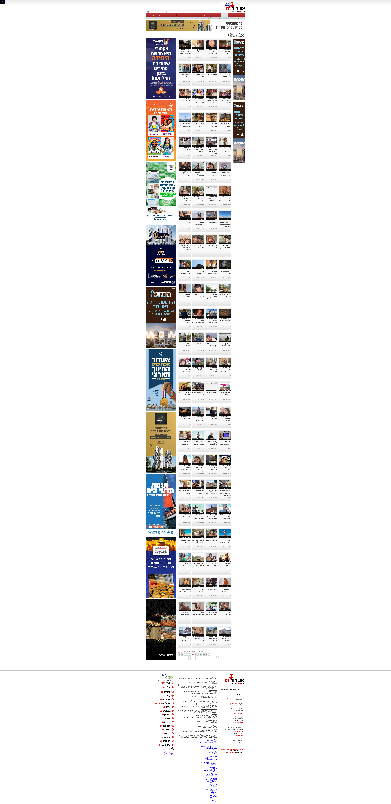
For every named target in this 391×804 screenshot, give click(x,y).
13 (210, 657)
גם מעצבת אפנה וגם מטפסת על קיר (225, 271)
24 (187, 659)
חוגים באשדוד (195, 691)
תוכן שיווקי (214, 721)
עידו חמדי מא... (187, 322)
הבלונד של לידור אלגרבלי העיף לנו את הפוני (198, 638)
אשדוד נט (242, 37)
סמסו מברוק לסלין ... (212, 616)
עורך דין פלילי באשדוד (211, 783)
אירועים (215, 704)
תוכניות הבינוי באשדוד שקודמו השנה (188, 710)
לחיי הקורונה (227, 565)
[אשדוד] (232, 13)
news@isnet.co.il (238, 722)
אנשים (235, 18)
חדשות (237, 15)
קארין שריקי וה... (200, 396)
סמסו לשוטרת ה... (212, 53)
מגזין (215, 695)
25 (189, 659)
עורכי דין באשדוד (202, 726)
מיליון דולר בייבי (225, 123)
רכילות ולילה (233, 37)
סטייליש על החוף (211, 123)
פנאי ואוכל (196, 734)
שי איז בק (201, 126)
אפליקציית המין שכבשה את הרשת (186, 247)
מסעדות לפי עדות (201, 687)
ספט (201, 654)
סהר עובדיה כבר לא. (185, 149)
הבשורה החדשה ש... (198, 444)
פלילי (193, 682)
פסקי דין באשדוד (212, 726)
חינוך (161, 15)
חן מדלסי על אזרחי (212, 394)
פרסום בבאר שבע (212, 761)
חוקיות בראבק (212, 588)
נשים (215, 734)
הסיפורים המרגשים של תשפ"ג (197, 699)
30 (202, 659)
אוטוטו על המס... (199, 249)
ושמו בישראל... (212, 74)
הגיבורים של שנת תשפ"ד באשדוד (208, 710)
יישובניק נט (214, 751)
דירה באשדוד (213, 780)
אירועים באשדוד (213, 764)
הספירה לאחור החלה (225, 249)
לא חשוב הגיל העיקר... (185, 53)
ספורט (231, 15)
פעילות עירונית (205, 706)
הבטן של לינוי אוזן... (226, 151)
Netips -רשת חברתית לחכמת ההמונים (207, 772)
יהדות (202, 734)
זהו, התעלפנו (213, 98)
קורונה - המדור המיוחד (210, 728)
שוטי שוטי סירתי (185, 123)
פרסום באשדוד (213, 773)
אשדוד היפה (213, 706)
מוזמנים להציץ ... (213, 371)
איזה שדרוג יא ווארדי (225, 371)
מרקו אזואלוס (213, 791)
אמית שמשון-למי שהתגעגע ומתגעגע (198, 491)
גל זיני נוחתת (214, 418)
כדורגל (193, 693)
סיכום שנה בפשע (196, 700)
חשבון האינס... (200, 591)
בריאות (197, 706)
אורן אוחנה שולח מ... (185, 273)
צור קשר (154, 15)
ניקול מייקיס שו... (199, 420)
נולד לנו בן (200, 50)
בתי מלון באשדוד (212, 750)
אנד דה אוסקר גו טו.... (225, 200)
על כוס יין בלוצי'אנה (212, 589)
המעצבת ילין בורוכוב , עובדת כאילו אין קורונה (212, 516)
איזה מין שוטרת (212, 392)
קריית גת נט (214, 785)
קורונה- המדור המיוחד (211, 729)
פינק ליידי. (187, 514)
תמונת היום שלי (212, 221)
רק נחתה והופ (227, 347)
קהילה (211, 15)
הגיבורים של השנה (212, 699)
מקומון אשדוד (213, 753)
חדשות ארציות (213, 682)
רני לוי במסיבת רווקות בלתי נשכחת (199, 149)
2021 (184, 652)
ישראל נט (214, 741)
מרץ (185, 654)
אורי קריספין (229, 717)
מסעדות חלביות (203, 685)
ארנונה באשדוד (213, 768)
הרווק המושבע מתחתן (211, 540)
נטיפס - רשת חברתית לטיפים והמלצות (207, 742)
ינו (179, 654)
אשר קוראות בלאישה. (198, 102)
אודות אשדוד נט (170, 15)
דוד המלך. (214, 76)
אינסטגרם (192, 704)
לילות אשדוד (208, 704)
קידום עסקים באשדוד (211, 748)
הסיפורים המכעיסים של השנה (207, 701)
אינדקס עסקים (188, 734)
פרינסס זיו (188, 347)
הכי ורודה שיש (187, 516)
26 (192, 659)
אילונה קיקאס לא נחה (211, 493)
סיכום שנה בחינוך (207, 700)
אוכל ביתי (214, 686)
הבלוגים (214, 714)
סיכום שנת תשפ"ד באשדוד (209, 709)
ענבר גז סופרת (227, 518)
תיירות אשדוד (213, 790)
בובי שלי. (188, 98)
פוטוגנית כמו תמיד (199, 369)
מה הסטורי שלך (214, 18)
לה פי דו (202, 616)
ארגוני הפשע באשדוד (202, 682)
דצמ (209, 654)
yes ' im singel (187, 371)
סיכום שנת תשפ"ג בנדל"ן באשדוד (189, 701)
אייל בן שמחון (213, 744)
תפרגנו (202, 298)
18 (222, 657)
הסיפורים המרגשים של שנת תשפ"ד (208, 711)
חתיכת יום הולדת (198, 196)
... (230, 55)
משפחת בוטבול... (199, 542)
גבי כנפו (215, 796)
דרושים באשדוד (213, 766)
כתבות (215, 696)
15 (215, 657)
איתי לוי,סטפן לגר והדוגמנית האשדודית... (185, 198)
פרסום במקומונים (212, 752)
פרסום (215, 788)
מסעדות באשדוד (212, 756)
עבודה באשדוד (213, 777)
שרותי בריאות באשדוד (211, 763)
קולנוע (186, 15)
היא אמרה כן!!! (212, 539)
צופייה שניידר (213, 797)
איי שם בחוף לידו (186, 418)
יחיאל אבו (214, 800)
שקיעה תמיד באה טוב (225, 320)
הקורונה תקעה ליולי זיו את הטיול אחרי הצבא (211, 198)
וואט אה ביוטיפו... (212, 567)
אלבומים (214, 702)
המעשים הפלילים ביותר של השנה (198, 736)
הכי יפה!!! (187, 147)
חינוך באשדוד (203, 737)
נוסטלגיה (194, 696)
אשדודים (223, 18)
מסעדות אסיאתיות (205, 686)
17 (220, 657)
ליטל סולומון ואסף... (226, 420)
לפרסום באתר (192, 12)
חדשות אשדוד (212, 681)
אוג (198, 654)
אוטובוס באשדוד (184, 736)
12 (207, 657)
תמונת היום (200, 704)
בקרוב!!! (188, 221)
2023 (192, 652)
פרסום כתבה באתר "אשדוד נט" (209, 746)
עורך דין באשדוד (213, 784)
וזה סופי (189, 222)
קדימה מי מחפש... (186, 567)
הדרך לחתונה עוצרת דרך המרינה (199, 174)
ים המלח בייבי (186, 539)
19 (225, 657)
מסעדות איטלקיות (183, 685)
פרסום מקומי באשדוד (211, 747)
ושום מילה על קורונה (185, 640)
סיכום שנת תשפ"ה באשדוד (209, 730)
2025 (199, 652)
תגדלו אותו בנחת (199, 51)
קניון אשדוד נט (194, 737)
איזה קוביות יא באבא (212, 273)
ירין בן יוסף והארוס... (199, 518)
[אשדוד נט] (231, 684)
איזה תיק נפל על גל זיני (198, 322)
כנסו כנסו (228, 616)
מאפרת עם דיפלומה (225, 175)
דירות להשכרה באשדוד (211, 758)
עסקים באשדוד (185, 737)
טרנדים (200, 724)
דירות (192, 15)
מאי (190, 654)
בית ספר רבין (213, 795)
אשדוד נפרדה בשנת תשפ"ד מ (189, 711)
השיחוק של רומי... (226, 396)
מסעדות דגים (193, 685)
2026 (202, 652)
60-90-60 (228, 563)
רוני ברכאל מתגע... (186, 444)
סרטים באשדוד (213, 737)
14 (212, 657)
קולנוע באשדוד (186, 691)
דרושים (198, 15)
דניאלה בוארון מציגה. (225, 542)
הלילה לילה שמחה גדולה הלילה (226, 100)
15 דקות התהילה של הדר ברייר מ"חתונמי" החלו (225, 443)
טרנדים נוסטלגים (191, 717)
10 (202, 657)
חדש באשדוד (200, 721)
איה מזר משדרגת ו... (225, 591)
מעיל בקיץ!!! (186, 74)
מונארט (215, 801)
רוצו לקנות (214, 175)
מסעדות (214, 683)
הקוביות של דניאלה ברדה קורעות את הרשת (185, 589)
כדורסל (198, 693)
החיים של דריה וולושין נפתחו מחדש (212, 638)
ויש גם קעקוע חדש (199, 567)
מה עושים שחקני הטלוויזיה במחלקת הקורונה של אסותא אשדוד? (225, 493)
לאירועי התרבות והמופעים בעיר (209, 691)
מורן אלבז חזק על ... (226, 78)
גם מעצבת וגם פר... (212, 322)
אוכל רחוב (207, 688)
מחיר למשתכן (213, 794)
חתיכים (189, 493)
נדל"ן (189, 682)
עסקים (205, 15)
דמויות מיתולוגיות (201, 717)
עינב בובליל (214, 799)
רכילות (224, 15)
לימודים (208, 721)
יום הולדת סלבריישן (212, 298)
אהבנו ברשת (209, 734)
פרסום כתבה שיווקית (211, 775)
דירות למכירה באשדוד (211, 757)
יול (195, 654)
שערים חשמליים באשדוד (210, 770)
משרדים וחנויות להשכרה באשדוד (208, 762)
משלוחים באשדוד (212, 755)
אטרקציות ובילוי (207, 724)
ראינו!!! (215, 249)
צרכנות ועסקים (212, 720)
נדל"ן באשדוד (213, 739)
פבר (182, 654)
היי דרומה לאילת (226, 298)
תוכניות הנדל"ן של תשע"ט (192, 735)
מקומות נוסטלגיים (212, 717)
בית (243, 15)
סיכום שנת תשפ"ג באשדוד (209, 697)
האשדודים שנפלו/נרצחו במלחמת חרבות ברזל (205, 712)
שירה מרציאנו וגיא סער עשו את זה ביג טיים (225, 638)
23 (184, 659)
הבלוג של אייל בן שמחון (211, 715)
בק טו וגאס (227, 465)
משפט (179, 15)
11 (204, 657)
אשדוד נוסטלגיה (212, 716)
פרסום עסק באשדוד (211, 740)
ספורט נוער (205, 693)
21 (179, 659)
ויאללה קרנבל (200, 273)
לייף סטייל (214, 722)
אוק (204, 654)
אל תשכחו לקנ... (213, 444)
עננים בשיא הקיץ (213, 222)
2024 (195, 652)
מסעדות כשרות (191, 687)
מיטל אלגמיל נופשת (185, 469)
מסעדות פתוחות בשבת (193, 686)
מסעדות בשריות (213, 685)
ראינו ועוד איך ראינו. (199, 224)
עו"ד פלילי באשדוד (212, 781)
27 (194, 659)
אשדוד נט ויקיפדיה (212, 774)
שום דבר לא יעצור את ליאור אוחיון (226, 51)
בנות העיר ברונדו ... (199, 347)
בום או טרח (194, 18)
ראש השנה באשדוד (206, 735)
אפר (187, 654)
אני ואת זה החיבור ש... (198, 78)
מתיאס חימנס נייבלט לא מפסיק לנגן (185, 614)
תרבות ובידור (213, 690)
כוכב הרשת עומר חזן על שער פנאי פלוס (211, 345)
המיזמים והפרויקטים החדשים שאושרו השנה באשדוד (203, 731)
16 (217, 657)
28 (197, 659)
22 (182, 659)
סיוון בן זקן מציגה (198, 368)
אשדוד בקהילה (212, 705)
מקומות (230, 18)
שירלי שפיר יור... (186, 298)
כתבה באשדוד (213, 778)
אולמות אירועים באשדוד (211, 779)
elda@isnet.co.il (238, 713)
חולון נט (215, 786)
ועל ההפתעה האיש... (185, 396)
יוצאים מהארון (203, 18)
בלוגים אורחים (199, 715)
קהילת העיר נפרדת (207, 707)
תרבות (217, 15)
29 (199, 659)
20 (227, 657)
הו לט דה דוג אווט (186, 100)
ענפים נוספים (213, 693)
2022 (188, 652)
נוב (206, 654)
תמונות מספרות (202, 696)
